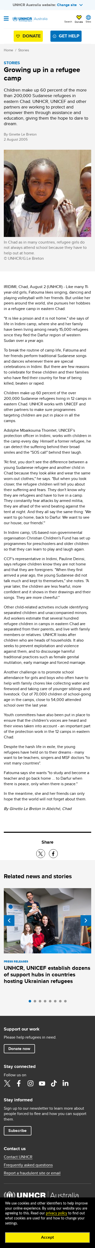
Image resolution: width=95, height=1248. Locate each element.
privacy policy (56, 1213)
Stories (23, 50)
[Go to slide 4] (46, 1002)
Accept (47, 1237)
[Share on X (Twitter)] (40, 853)
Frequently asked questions (28, 1165)
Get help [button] (69, 36)
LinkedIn (65, 1083)
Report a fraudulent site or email (32, 1173)
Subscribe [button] (17, 1130)
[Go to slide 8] (66, 1002)
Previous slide (9, 920)
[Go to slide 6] (56, 1002)
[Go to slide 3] (41, 1002)
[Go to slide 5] (51, 1002)
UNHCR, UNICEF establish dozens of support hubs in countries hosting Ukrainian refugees (47, 974)
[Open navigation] (6, 19)
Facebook (18, 1083)
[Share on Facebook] (53, 853)
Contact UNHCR (18, 1157)
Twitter (7, 1083)
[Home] (29, 19)
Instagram (30, 1083)
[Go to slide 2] (36, 1002)
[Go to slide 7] (61, 1002)
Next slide (86, 920)
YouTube (42, 1083)
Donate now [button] (19, 1049)
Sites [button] (88, 21)
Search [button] (68, 21)
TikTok (53, 1083)
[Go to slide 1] (31, 1002)
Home (8, 50)
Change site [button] (67, 4)
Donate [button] (79, 22)
